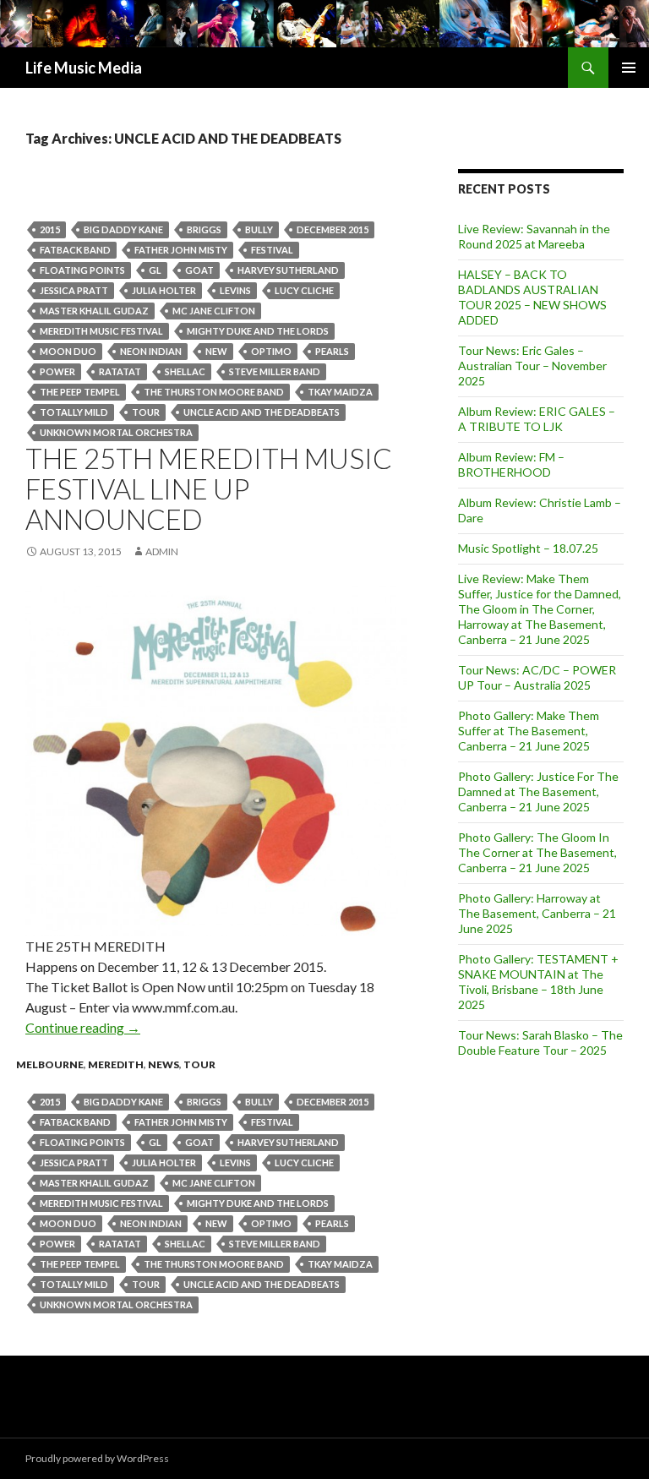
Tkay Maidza (340, 391)
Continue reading (82, 1027)
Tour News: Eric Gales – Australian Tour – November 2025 (532, 365)
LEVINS (235, 290)
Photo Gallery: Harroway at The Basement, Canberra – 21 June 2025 (537, 913)
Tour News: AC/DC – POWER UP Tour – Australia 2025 (537, 677)
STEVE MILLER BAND (274, 371)
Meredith (116, 1064)
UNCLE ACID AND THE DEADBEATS (261, 412)
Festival (272, 249)
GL (155, 270)
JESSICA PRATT (74, 290)
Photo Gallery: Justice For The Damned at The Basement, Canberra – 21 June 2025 (538, 791)
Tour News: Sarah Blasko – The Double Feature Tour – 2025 (540, 1042)
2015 (50, 229)
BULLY (259, 229)
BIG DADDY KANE (123, 229)
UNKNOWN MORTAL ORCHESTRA (116, 432)
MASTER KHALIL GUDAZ (94, 310)
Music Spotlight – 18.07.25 (528, 548)
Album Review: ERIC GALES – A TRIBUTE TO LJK (536, 419)
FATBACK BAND (75, 249)
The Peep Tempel (80, 391)
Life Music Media (83, 67)
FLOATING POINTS (82, 270)
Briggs (204, 229)
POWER (57, 371)
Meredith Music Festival (101, 330)
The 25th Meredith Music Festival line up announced (208, 488)
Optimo (271, 351)
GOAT (199, 270)
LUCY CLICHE (304, 290)
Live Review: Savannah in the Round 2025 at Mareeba (534, 236)
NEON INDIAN (151, 351)
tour (146, 412)
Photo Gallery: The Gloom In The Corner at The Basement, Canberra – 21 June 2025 (537, 852)
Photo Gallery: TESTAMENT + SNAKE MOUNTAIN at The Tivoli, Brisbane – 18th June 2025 (538, 982)
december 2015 (332, 229)
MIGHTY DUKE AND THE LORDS (258, 330)
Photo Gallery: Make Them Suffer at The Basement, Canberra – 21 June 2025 (528, 730)
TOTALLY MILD (74, 412)
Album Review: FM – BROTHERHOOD (511, 464)
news (163, 1064)
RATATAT (120, 371)
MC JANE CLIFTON (213, 310)
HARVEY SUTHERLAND (288, 270)
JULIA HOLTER (164, 290)
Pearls (332, 351)
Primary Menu (628, 67)
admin (161, 551)
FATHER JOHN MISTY (180, 249)
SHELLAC (185, 371)
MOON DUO (68, 351)
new (216, 351)
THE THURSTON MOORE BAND (214, 391)
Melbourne (50, 1064)
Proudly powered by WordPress (97, 1458)
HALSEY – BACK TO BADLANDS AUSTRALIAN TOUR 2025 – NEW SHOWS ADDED (532, 297)
